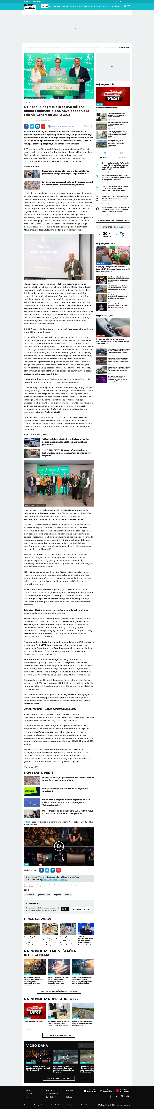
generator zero (44, 895)
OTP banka (29, 895)
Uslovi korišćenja (35, 886)
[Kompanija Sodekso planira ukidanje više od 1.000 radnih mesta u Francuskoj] (59, 1011)
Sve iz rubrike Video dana (59, 1078)
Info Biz (27, 102)
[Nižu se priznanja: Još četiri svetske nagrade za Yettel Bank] (32, 791)
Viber (54, 880)
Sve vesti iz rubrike (59, 1035)
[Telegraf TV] (128, 1)
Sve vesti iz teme (59, 991)
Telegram (62, 880)
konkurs (68, 895)
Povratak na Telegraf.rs (34, 1)
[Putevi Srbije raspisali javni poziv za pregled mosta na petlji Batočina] (83, 1011)
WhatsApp (46, 880)
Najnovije (105, 84)
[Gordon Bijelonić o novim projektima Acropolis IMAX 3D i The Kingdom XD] (38, 1057)
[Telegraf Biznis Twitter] (120, 1)
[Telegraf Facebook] (116, 1)
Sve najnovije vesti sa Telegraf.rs (113, 220)
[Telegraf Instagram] (124, 1)
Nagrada (57, 895)
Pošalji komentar (81, 909)
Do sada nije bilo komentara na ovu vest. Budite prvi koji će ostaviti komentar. (42, 909)
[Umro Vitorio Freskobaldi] (35, 1011)
